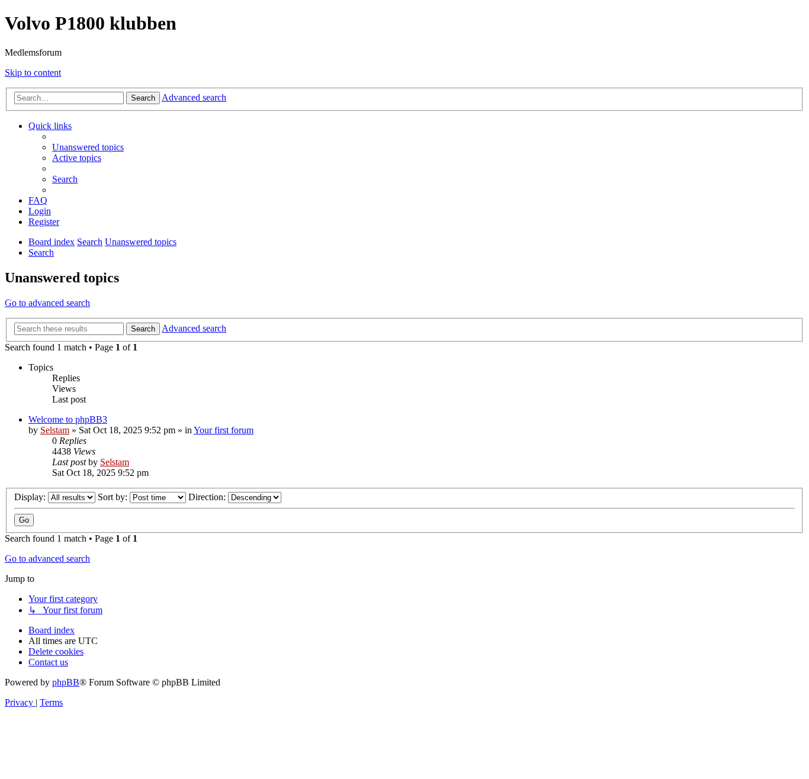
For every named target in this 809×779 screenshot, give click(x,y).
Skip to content (33, 72)
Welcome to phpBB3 (67, 419)
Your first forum (223, 430)
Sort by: (114, 497)
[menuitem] (88, 147)
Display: (31, 497)
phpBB (65, 682)
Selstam (54, 430)
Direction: (208, 497)
